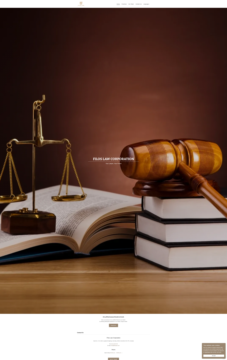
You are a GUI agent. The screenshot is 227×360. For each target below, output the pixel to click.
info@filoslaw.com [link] (115, 345)
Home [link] (118, 4)
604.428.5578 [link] (114, 344)
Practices (113, 325)
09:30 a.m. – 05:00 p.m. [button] (115, 352)
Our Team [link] (131, 4)
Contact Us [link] (139, 4)
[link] (81, 3)
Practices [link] (124, 4)
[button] (146, 4)
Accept (214, 355)
